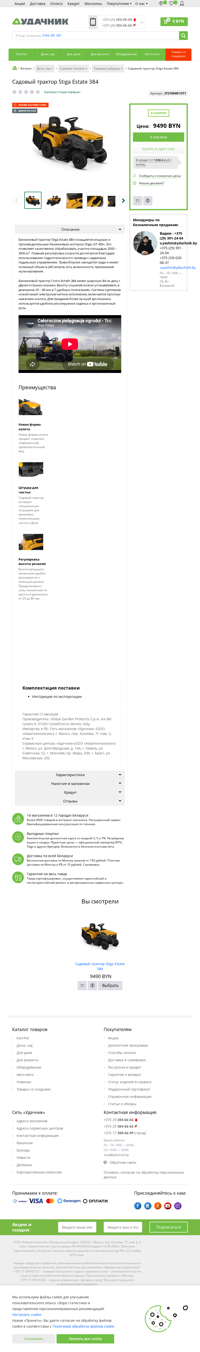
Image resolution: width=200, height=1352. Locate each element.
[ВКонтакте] (147, 1206)
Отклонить (33, 1338)
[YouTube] (167, 1206)
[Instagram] (177, 1206)
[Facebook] (137, 1206)
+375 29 (118, 1119)
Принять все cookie (85, 1338)
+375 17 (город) (125, 1133)
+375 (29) (117, 20)
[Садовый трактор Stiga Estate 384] (100, 936)
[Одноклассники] (157, 1206)
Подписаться (168, 1227)
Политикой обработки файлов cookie (83, 1326)
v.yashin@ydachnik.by (178, 267)
